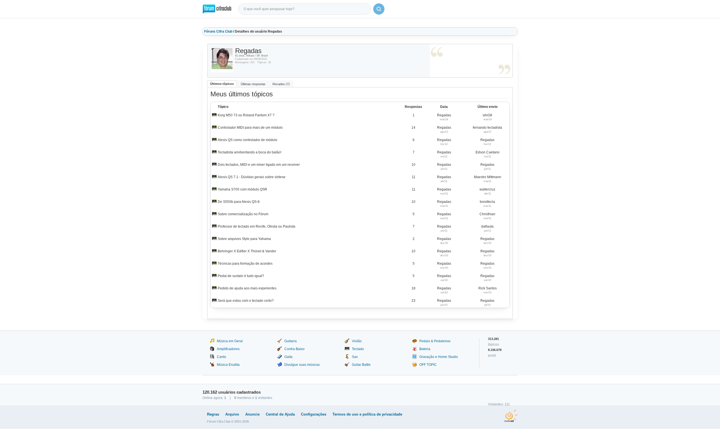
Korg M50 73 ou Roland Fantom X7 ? (246, 115)
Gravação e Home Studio (438, 357)
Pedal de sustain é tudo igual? (241, 276)
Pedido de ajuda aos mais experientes (247, 288)
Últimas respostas (253, 84)
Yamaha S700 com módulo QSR (242, 189)
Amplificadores (228, 349)
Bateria (424, 349)
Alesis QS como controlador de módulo (247, 140)
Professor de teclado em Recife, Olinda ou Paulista (256, 226)
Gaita (288, 357)
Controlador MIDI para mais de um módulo (250, 128)
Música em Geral (230, 341)
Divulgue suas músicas (302, 365)
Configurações (313, 414)
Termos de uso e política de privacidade (367, 414)
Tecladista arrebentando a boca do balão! (249, 152)
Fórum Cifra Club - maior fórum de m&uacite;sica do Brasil (216, 8)
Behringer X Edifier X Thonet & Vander (247, 251)
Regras (213, 414)
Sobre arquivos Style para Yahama (244, 239)
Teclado (358, 349)
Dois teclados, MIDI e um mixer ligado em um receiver (259, 165)
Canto (221, 357)
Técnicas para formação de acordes (245, 264)
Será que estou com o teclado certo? (246, 301)
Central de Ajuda (280, 414)
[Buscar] (378, 9)
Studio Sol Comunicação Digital (511, 416)
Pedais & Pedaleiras (435, 341)
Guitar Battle (361, 365)
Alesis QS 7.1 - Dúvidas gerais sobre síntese (251, 177)
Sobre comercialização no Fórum (243, 214)
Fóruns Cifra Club (218, 31)
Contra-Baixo (294, 349)
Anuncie (252, 414)
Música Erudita (228, 365)
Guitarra (290, 341)
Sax (355, 357)
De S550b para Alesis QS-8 (239, 202)
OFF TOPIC (428, 365)
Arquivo (232, 414)
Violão (357, 341)
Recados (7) (281, 84)
